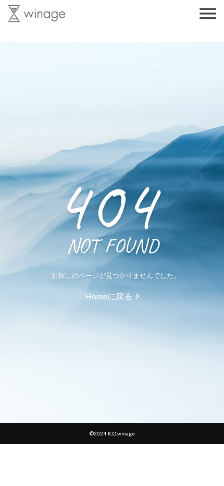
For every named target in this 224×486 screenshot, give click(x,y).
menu (208, 14)
